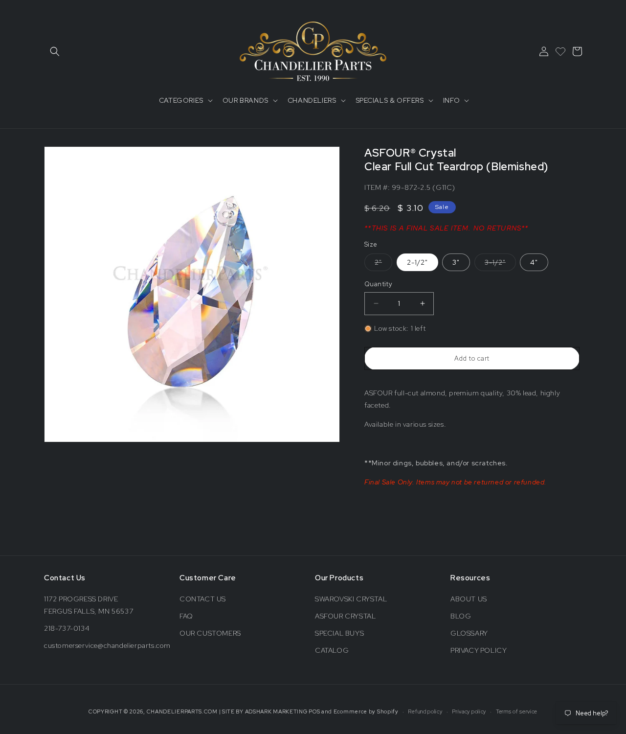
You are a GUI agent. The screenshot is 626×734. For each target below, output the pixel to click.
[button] (55, 51)
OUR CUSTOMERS (210, 633)
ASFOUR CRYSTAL (345, 616)
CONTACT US (202, 599)
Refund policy (425, 711)
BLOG (460, 616)
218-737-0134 (66, 628)
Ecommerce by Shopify (366, 711)
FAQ (186, 616)
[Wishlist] (560, 51)
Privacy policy (469, 711)
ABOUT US (468, 599)
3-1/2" (500, 264)
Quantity (378, 284)
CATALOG (332, 650)
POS (314, 711)
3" (456, 262)
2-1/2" (417, 262)
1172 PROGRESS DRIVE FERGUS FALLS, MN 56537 (88, 605)
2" (383, 264)
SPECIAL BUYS (339, 633)
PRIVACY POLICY (478, 650)
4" (534, 262)
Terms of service (516, 711)
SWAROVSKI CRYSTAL (351, 599)
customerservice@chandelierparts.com (107, 645)
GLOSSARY (469, 633)
